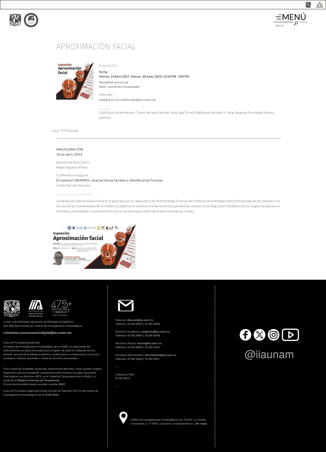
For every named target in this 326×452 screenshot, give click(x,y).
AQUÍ (62, 384)
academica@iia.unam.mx (155, 331)
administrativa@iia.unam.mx (160, 355)
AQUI (56, 394)
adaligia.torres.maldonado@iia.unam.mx (127, 99)
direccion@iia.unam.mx (140, 320)
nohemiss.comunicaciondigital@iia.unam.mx (37, 332)
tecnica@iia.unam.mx (150, 343)
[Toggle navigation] (278, 16)
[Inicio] (31, 20)
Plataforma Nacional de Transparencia (38, 380)
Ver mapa (200, 423)
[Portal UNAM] (15, 20)
